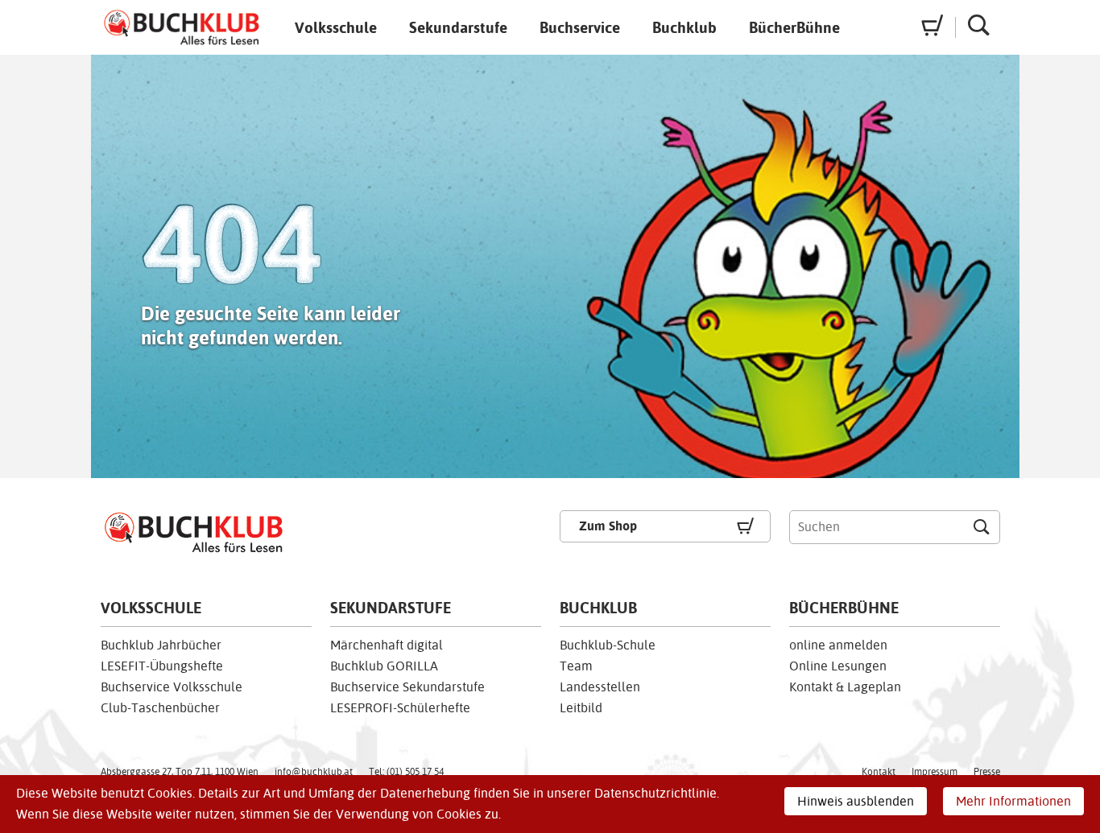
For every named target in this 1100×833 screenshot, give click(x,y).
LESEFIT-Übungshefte (162, 666)
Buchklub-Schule (607, 645)
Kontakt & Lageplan (845, 687)
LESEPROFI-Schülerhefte (400, 707)
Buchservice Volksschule (171, 687)
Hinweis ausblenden (855, 801)
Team (576, 666)
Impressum (934, 771)
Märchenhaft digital (386, 645)
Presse (987, 771)
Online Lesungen (838, 666)
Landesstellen (600, 687)
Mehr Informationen (1013, 801)
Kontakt (878, 771)
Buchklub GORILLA (384, 666)
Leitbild (581, 707)
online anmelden (838, 645)
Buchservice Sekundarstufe (407, 687)
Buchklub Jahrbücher (161, 645)
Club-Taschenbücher (160, 707)
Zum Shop (608, 526)
